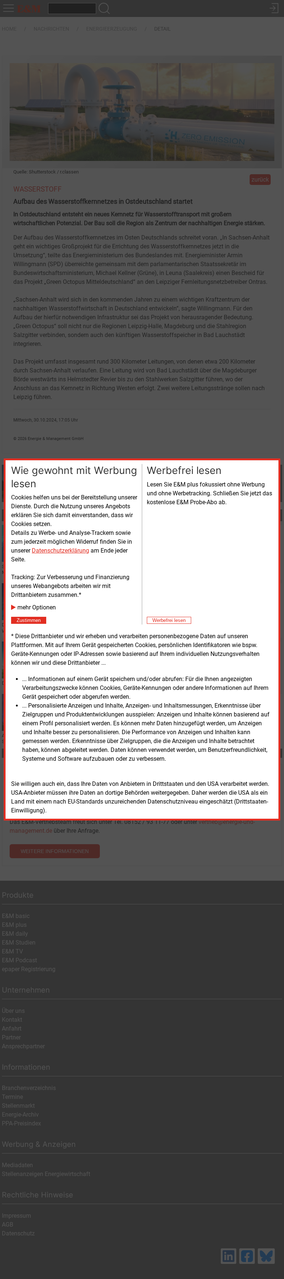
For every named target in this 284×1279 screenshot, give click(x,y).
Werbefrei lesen (169, 620)
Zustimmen (29, 620)
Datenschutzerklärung (60, 550)
